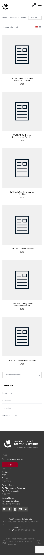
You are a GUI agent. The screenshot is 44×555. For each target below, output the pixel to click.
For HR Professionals (10, 491)
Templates (6, 408)
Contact (5, 478)
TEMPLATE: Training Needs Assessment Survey (22, 305)
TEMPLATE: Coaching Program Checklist (22, 193)
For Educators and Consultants (14, 488)
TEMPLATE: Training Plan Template (22, 360)
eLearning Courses (9, 415)
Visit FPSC (4, 541)
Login (10, 465)
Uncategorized (8, 393)
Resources (6, 401)
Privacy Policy (39, 541)
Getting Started (8, 498)
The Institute (7, 472)
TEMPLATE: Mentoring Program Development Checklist (22, 79)
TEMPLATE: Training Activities (22, 249)
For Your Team (8, 485)
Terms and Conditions (10, 501)
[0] (33, 6)
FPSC (4, 475)
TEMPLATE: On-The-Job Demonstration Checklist (22, 136)
